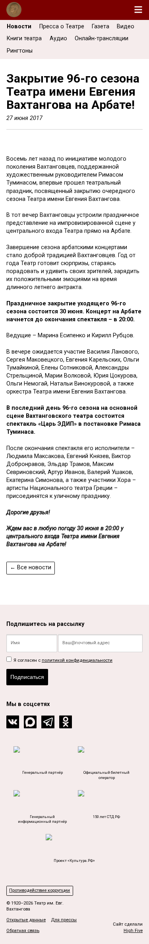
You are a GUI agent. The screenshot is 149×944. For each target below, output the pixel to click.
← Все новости (30, 567)
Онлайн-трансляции (101, 38)
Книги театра (24, 38)
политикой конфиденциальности (77, 660)
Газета (100, 26)
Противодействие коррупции (39, 890)
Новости (19, 26)
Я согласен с (62, 660)
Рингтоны (20, 50)
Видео (125, 26)
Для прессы (64, 919)
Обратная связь (22, 930)
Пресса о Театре (61, 26)
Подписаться (27, 677)
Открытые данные (26, 919)
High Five (133, 930)
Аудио (58, 38)
